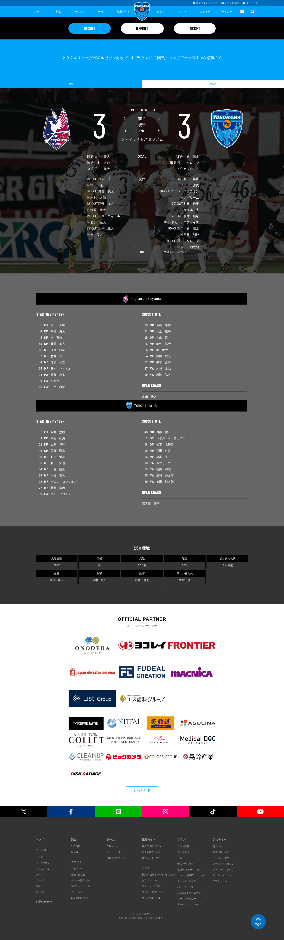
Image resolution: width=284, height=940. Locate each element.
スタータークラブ (151, 886)
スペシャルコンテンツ (153, 892)
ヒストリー (183, 858)
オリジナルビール (151, 897)
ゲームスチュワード (187, 898)
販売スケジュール (80, 886)
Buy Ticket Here (79, 897)
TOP (258, 924)
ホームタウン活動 (186, 881)
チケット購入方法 (80, 880)
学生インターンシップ (189, 904)
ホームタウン (43, 863)
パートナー (225, 11)
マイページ (252, 3)
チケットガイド (79, 868)
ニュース (37, 11)
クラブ (160, 11)
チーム (102, 11)
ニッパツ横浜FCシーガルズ (191, 875)
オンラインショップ (206, 3)
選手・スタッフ (115, 846)
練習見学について (116, 858)
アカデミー (204, 11)
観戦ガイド (123, 11)
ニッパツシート (79, 892)
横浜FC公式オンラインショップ (158, 874)
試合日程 (75, 846)
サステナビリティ (186, 863)
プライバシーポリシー (142, 913)
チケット (80, 11)
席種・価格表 (78, 874)
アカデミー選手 (221, 858)
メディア (40, 880)
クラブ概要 (183, 846)
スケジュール (114, 852)
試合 (58, 11)
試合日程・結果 (221, 852)
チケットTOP (232, 3)
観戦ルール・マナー (152, 858)
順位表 (74, 852)
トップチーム (43, 868)
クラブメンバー (150, 880)
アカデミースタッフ (223, 863)
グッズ (39, 857)
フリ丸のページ (185, 852)
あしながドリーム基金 (189, 892)
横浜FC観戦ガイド (151, 846)
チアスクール (220, 881)
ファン (182, 11)
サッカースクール (222, 875)
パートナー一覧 (185, 887)
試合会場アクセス (151, 852)
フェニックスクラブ (223, 869)
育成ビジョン (220, 846)
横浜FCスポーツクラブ (189, 869)
